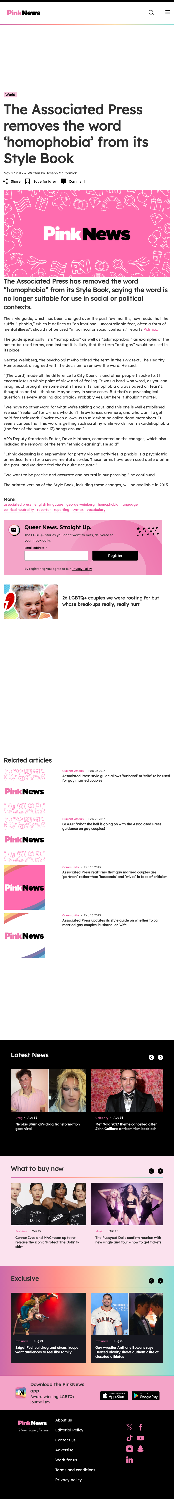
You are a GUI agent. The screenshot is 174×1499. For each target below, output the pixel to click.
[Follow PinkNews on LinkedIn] (129, 1460)
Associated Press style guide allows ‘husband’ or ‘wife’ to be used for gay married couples (116, 778)
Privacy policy (68, 1479)
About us (63, 1420)
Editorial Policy (69, 1430)
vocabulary (96, 509)
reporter (44, 509)
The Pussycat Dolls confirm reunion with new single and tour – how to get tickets (128, 1239)
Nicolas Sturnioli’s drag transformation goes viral (47, 1126)
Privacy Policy (82, 568)
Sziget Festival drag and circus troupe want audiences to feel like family (46, 1349)
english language (48, 504)
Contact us (65, 1440)
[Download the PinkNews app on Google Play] (146, 1395)
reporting (61, 509)
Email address (41, 547)
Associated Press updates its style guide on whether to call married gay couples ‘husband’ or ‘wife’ (111, 922)
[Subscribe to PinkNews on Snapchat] (140, 1450)
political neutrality (19, 509)
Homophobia (108, 504)
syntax (78, 509)
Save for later (44, 181)
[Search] (151, 12)
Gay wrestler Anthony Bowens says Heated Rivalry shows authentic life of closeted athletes (127, 1352)
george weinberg (80, 504)
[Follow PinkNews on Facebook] (140, 1428)
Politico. (150, 329)
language (130, 504)
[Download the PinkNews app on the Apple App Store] (114, 1395)
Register (115, 555)
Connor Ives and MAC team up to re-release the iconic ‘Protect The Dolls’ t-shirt (47, 1242)
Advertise (64, 1449)
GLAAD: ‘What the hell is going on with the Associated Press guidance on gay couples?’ (111, 826)
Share (16, 181)
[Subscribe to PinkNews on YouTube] (140, 1439)
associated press (17, 504)
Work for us (66, 1459)
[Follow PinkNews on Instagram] (129, 1450)
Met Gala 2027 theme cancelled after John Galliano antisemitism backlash (126, 1126)
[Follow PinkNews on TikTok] (130, 1439)
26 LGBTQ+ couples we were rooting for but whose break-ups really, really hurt (110, 601)
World (10, 94)
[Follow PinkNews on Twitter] (129, 1428)
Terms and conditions (75, 1469)
